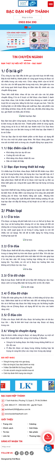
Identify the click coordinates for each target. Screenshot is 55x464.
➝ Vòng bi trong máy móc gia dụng (15, 362)
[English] (29, 27)
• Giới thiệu (33, 428)
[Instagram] (21, 453)
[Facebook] (16, 453)
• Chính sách (7, 428)
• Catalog (32, 424)
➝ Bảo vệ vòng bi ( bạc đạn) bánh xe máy (17, 365)
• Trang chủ (6, 424)
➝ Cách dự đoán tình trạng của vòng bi (16, 373)
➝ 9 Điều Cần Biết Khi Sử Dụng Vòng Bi (16, 367)
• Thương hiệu (34, 436)
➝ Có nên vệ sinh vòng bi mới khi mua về (17, 370)
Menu (51, 4)
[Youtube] (26, 453)
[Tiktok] (31, 453)
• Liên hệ (5, 436)
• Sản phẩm (33, 432)
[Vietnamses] (25, 27)
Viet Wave (16, 459)
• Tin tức (5, 432)
